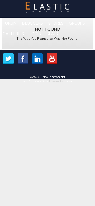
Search (54, 33)
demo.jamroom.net (52, 77)
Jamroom (68, 81)
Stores (56, 23)
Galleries (13, 33)
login (35, 33)
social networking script (35, 81)
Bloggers (32, 23)
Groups (77, 23)
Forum (10, 23)
